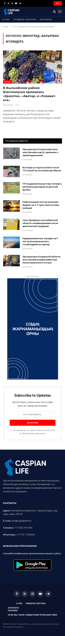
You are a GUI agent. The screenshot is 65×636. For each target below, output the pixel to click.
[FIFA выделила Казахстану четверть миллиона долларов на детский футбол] (11, 187)
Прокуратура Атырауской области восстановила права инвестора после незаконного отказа (41, 259)
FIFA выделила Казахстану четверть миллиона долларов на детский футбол (42, 187)
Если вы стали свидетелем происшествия (32, 615)
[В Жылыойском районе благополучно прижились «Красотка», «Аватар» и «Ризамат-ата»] (32, 66)
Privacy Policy (29, 433)
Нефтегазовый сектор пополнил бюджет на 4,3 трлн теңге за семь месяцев (41, 205)
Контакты (46, 19)
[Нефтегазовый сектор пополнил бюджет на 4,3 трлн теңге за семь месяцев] (11, 206)
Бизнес (7, 82)
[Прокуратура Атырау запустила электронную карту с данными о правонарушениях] (11, 153)
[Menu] (60, 11)
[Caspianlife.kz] (11, 12)
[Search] (54, 11)
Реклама (13, 611)
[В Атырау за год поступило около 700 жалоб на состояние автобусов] (11, 171)
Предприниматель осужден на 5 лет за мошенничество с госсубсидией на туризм (40, 241)
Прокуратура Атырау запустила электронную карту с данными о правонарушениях (40, 152)
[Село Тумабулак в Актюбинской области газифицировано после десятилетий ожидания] (11, 224)
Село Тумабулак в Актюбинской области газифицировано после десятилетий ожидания (40, 223)
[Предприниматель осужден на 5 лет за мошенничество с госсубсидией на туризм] (11, 242)
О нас (6, 19)
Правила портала (25, 19)
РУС (57, 3)
